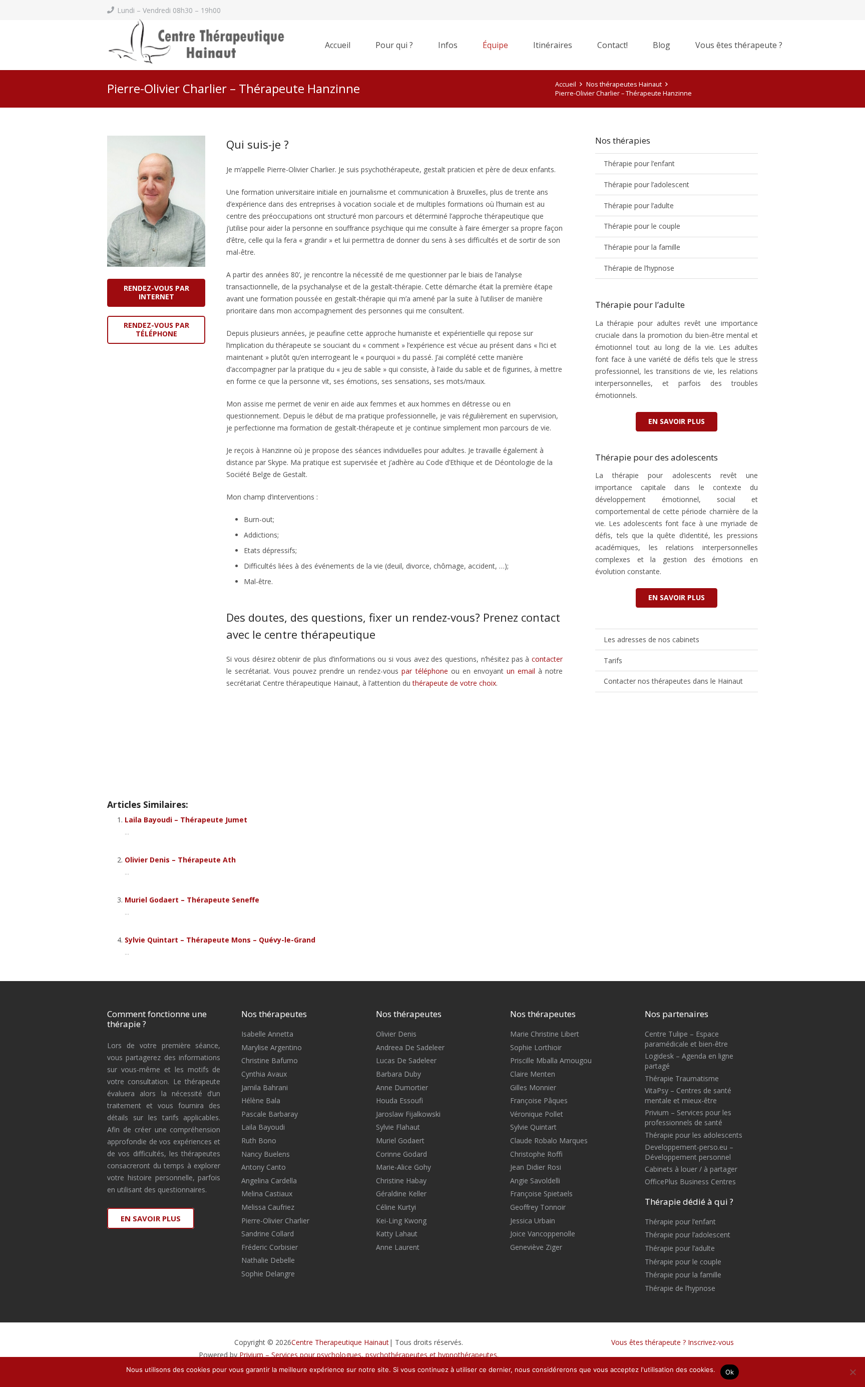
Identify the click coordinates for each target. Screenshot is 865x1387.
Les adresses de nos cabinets (651, 639)
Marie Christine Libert (544, 1034)
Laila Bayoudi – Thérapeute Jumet (186, 819)
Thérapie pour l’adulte (639, 205)
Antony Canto (263, 1167)
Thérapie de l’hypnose (639, 268)
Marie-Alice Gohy (403, 1167)
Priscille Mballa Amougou (551, 1060)
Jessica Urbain (532, 1220)
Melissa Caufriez (267, 1207)
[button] (418, 45)
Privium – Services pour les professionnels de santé (688, 1117)
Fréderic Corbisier (269, 1247)
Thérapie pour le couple (642, 226)
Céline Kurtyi (396, 1207)
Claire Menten (532, 1074)
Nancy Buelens (265, 1154)
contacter (547, 659)
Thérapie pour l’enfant (639, 163)
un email (519, 671)
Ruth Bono (258, 1140)
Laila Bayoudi (263, 1127)
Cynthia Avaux (264, 1074)
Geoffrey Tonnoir (538, 1207)
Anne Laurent (397, 1247)
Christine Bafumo (269, 1060)
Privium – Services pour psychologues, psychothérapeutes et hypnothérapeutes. (369, 1354)
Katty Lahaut (396, 1233)
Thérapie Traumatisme (682, 1078)
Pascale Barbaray (269, 1114)
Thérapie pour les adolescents (693, 1135)
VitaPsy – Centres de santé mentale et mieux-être (688, 1095)
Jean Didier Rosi (535, 1167)
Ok (729, 1372)
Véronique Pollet (536, 1114)
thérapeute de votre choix (454, 683)
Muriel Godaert (400, 1140)
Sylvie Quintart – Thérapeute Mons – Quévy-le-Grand (220, 940)
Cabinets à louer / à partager (691, 1169)
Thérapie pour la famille (642, 247)
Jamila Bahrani (264, 1087)
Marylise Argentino (271, 1047)
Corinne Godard (401, 1154)
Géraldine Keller (401, 1193)
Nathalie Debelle (268, 1260)
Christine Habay (401, 1180)
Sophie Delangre (268, 1273)
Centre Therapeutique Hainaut (340, 1342)
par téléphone (424, 671)
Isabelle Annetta (267, 1034)
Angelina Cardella (269, 1180)
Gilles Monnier (533, 1087)
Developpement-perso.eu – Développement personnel (689, 1152)
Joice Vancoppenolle (542, 1233)
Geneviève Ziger (536, 1247)
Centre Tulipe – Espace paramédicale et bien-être (686, 1039)
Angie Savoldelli (535, 1180)
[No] (852, 1372)
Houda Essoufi (399, 1100)
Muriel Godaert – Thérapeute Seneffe (192, 899)
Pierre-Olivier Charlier (275, 1220)
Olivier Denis (396, 1034)
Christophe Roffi (536, 1154)
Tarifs (613, 660)
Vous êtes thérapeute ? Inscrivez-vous (672, 1342)
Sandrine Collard (267, 1233)
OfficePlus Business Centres (690, 1181)
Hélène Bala (260, 1100)
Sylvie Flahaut (398, 1127)
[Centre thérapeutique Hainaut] (214, 45)
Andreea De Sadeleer (410, 1047)
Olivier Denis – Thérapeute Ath (180, 859)
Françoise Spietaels (541, 1193)
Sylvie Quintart (533, 1127)
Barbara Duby (398, 1074)
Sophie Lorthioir (536, 1047)
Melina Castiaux (266, 1193)
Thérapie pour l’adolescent (646, 184)
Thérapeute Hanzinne (164, 753)
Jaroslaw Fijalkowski (408, 1114)
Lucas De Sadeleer (406, 1060)
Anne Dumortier (402, 1087)
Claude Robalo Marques (549, 1140)
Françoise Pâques (539, 1100)
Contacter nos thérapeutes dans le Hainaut (673, 681)
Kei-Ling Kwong (401, 1220)
